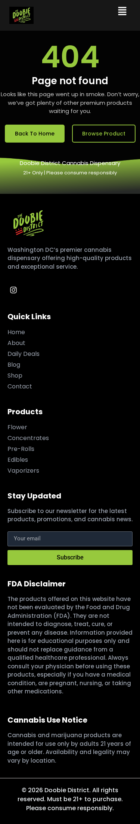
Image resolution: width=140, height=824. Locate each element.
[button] (122, 11)
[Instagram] (13, 290)
